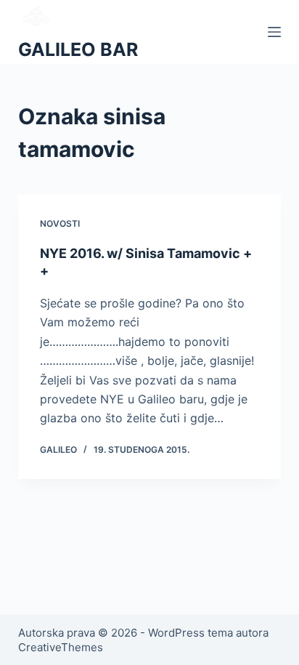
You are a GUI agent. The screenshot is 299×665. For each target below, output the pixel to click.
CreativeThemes (60, 647)
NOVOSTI (60, 223)
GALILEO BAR (78, 49)
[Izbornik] (274, 32)
